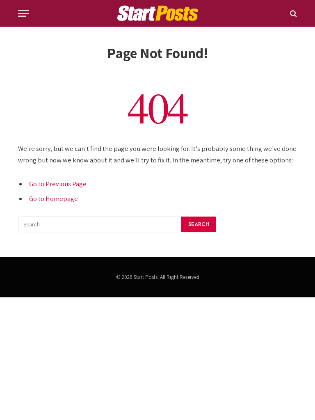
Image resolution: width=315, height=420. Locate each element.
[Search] (292, 13)
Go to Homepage (53, 198)
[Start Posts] (157, 13)
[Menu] (23, 13)
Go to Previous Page (58, 183)
